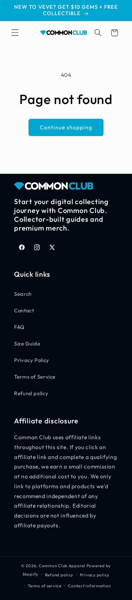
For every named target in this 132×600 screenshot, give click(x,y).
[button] (15, 33)
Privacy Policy (31, 360)
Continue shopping (66, 127)
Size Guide (27, 343)
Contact (24, 310)
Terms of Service (35, 376)
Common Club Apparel (62, 565)
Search (23, 293)
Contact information (89, 585)
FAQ (19, 327)
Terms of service (45, 585)
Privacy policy (94, 574)
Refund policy (31, 393)
